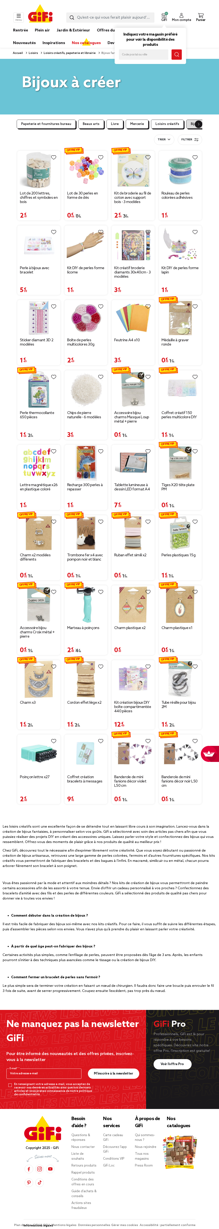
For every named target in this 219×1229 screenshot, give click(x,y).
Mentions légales (64, 1225)
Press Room (144, 1166)
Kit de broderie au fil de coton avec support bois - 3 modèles (132, 197)
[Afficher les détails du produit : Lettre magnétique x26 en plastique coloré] (38, 463)
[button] (164, 17)
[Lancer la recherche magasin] (177, 54)
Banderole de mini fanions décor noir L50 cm (179, 781)
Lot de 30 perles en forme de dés (82, 195)
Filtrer (186, 139)
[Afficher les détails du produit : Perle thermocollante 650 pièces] (38, 389)
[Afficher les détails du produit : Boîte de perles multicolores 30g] (86, 318)
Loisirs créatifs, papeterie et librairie (69, 53)
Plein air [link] (42, 30)
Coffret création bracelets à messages (84, 779)
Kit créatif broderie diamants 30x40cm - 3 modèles (132, 272)
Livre (115, 124)
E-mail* (14, 1068)
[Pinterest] (29, 1182)
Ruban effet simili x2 (130, 555)
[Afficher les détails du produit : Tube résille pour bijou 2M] (180, 679)
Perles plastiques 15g (178, 555)
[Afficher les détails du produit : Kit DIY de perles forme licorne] (86, 245)
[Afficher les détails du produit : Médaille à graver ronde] (180, 318)
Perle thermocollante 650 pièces (37, 415)
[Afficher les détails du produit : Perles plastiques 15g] (180, 533)
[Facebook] (29, 1168)
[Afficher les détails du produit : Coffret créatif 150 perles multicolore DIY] (180, 389)
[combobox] (110, 17)
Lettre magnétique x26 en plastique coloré (39, 487)
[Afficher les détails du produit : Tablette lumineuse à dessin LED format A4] (133, 463)
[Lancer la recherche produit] (72, 17)
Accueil (18, 53)
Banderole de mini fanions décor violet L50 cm (130, 781)
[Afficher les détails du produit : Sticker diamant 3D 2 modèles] (38, 318)
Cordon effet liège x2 (84, 703)
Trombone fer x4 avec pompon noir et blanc (85, 557)
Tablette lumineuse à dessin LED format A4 (132, 487)
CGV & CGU (41, 1225)
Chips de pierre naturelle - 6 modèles (84, 415)
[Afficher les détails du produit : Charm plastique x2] (133, 604)
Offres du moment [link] (114, 30)
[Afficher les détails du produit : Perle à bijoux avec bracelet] (38, 245)
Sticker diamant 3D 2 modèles (36, 342)
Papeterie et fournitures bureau (46, 124)
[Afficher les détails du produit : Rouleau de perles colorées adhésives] (180, 170)
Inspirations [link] (54, 43)
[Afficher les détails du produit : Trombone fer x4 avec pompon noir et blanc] (86, 533)
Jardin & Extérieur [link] (73, 30)
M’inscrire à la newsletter (113, 1074)
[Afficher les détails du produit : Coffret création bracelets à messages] (86, 754)
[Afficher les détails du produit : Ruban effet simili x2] (133, 533)
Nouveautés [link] (24, 43)
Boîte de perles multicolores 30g (81, 342)
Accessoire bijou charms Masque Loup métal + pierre (131, 417)
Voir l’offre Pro (173, 1064)
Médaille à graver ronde (175, 342)
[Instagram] (39, 1168)
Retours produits (83, 1166)
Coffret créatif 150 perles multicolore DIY (179, 415)
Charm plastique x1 (176, 628)
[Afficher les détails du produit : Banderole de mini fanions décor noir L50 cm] (180, 754)
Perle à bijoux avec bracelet (34, 270)
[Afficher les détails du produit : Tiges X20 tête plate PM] (180, 463)
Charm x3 (28, 703)
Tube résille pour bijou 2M (178, 705)
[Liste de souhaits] (53, 157)
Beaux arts (91, 124)
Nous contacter (83, 1147)
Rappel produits (83, 1173)
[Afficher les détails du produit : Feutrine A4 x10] (133, 318)
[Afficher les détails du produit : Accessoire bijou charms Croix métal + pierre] (38, 604)
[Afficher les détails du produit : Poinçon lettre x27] (38, 754)
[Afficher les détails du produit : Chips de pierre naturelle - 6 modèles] (86, 389)
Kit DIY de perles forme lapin (180, 270)
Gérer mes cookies (125, 1225)
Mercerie (137, 124)
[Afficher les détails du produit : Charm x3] (38, 679)
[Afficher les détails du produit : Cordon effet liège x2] (86, 679)
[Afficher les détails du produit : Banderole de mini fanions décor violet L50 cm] (133, 754)
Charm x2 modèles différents (35, 557)
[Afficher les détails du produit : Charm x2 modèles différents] (38, 533)
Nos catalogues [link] (86, 43)
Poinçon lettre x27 (34, 777)
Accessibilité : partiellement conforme (167, 1225)
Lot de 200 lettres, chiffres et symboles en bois (39, 197)
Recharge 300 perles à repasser (85, 487)
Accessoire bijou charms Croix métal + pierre (37, 632)
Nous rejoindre (145, 1147)
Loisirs (33, 53)
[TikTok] (39, 1182)
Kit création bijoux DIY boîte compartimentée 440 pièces (132, 707)
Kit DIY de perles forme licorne (85, 270)
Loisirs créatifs (167, 124)
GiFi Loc (109, 1166)
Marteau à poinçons (83, 628)
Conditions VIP (113, 1159)
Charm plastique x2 (129, 628)
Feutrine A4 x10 (127, 340)
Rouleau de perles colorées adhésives (176, 195)
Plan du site (23, 1225)
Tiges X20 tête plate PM (178, 487)
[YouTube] (50, 1168)
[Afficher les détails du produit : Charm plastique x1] (180, 604)
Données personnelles (94, 1225)
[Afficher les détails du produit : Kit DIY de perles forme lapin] (180, 245)
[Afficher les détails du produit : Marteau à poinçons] (86, 604)
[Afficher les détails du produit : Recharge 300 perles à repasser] (86, 463)
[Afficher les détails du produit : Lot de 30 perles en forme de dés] (86, 170)
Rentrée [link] (20, 30)
